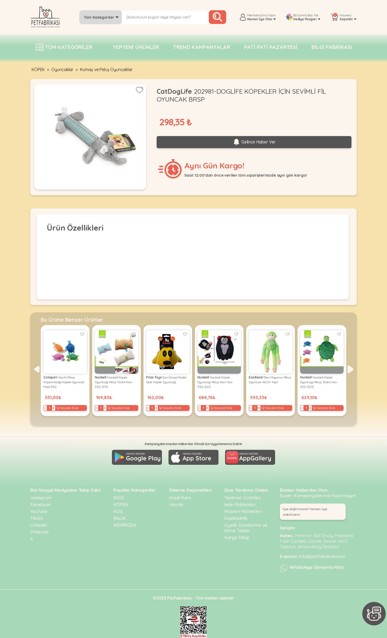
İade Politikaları (239, 504)
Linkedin (38, 525)
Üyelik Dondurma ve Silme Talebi (245, 527)
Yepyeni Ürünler (136, 47)
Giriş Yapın (267, 15)
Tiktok (36, 518)
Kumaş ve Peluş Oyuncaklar (106, 69)
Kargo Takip (236, 537)
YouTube (39, 511)
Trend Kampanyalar (201, 47)
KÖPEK (38, 69)
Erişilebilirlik (235, 518)
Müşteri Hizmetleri (242, 511)
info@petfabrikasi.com (322, 556)
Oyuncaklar (62, 69)
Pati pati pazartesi (270, 47)
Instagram (41, 497)
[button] (36, 369)
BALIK (119, 518)
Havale (176, 504)
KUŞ (118, 511)
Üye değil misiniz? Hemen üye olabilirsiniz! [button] (304, 511)
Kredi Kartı (180, 497)
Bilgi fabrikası (331, 47)
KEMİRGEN (124, 525)
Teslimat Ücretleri (242, 497)
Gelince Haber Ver (258, 141)
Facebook (40, 504)
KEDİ (118, 497)
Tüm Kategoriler (99, 17)
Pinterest (39, 532)
